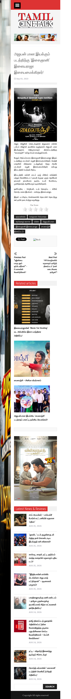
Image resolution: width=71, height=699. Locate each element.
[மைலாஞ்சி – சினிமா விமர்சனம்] (33, 359)
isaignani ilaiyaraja (37, 216)
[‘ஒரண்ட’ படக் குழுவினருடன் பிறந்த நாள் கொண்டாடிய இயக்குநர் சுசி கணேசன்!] (20, 540)
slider (36, 221)
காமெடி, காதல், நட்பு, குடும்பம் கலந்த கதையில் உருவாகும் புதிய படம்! (43, 558)
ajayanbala (20, 216)
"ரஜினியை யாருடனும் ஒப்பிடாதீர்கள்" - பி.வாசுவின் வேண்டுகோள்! (20, 264)
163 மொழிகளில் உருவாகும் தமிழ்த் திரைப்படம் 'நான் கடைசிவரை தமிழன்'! (50, 264)
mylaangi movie (23, 221)
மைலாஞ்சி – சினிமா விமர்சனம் (27, 380)
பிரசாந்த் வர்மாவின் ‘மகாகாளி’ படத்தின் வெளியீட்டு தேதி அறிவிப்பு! (42, 671)
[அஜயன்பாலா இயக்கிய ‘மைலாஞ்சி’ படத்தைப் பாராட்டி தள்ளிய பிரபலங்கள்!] (33, 398)
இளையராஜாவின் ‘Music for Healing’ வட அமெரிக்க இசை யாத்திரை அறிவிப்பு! (31, 332)
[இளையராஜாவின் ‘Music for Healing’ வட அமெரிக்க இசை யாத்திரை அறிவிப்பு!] (33, 306)
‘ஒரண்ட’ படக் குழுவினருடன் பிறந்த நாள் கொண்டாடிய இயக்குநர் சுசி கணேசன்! (41, 538)
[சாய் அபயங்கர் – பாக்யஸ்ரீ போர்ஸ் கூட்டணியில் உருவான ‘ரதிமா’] (20, 520)
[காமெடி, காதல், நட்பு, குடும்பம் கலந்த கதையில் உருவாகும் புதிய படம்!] (20, 559)
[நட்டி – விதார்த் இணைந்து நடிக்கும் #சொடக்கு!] (20, 656)
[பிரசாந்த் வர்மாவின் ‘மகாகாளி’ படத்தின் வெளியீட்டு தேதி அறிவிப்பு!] (20, 673)
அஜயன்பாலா (48, 221)
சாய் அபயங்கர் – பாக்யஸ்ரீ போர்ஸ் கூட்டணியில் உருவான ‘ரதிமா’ (41, 518)
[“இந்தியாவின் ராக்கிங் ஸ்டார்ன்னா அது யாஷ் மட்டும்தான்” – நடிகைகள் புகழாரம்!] (20, 579)
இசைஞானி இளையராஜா (26, 226)
